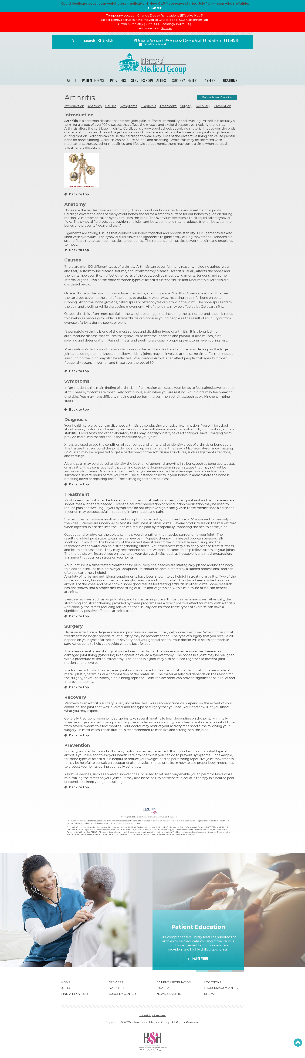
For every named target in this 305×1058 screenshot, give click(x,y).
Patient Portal (214, 40)
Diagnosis (148, 106)
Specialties (118, 988)
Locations (229, 80)
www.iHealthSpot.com (167, 817)
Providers (118, 80)
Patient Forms (93, 80)
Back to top (79, 194)
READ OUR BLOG (108, 954)
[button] (298, 1042)
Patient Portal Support (154, 44)
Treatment (168, 106)
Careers (209, 80)
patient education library (91, 827)
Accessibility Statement (152, 1015)
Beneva (166, 28)
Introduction (74, 106)
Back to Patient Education (217, 97)
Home (66, 982)
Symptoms (128, 106)
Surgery (186, 106)
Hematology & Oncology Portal (185, 40)
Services (116, 982)
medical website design (162, 834)
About (71, 80)
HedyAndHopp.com (158, 1050)
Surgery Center (184, 80)
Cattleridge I (168, 20)
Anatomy (95, 106)
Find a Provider (74, 994)
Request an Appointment (150, 40)
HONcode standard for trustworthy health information (149, 832)
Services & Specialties (148, 80)
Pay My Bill (233, 40)
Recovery (203, 106)
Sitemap (210, 994)
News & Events (169, 994)
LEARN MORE (156, 8)
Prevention (222, 106)
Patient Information (174, 982)
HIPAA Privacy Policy (221, 988)
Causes (110, 106)
